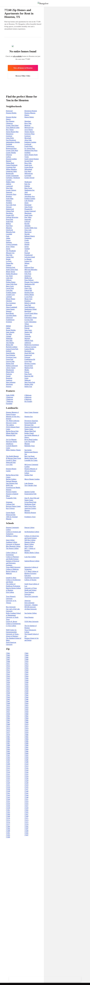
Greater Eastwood (30, 211)
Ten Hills (9, 334)
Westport (9, 311)
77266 (8, 814)
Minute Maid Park (30, 431)
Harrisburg (9, 213)
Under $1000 (10, 395)
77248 (26, 797)
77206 (26, 760)
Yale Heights (10, 343)
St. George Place (29, 148)
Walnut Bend (10, 163)
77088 (26, 743)
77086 (26, 741)
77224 (26, 776)
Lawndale (9, 234)
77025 (8, 678)
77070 (26, 724)
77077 (8, 733)
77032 (26, 684)
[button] (88, 3)
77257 (26, 806)
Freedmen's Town (29, 517)
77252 (8, 801)
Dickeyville (28, 315)
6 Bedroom (27, 399)
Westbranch (28, 182)
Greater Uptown (11, 190)
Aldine (8, 238)
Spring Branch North (31, 155)
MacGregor (28, 232)
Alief (26, 192)
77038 (26, 691)
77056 (26, 710)
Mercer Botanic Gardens (32, 479)
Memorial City (29, 127)
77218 (26, 770)
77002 (26, 653)
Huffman (9, 242)
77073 (8, 728)
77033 (8, 687)
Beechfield (27, 311)
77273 (26, 820)
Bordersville (10, 173)
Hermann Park (28, 425)
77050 (26, 703)
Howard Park (28, 365)
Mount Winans (10, 299)
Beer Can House (29, 456)
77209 (8, 764)
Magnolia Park (10, 232)
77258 (8, 808)
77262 (26, 810)
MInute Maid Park (11, 433)
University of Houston (13, 544)
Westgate (27, 338)
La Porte (8, 261)
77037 (8, 691)
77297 (26, 835)
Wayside (27, 234)
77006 (26, 657)
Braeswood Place (11, 148)
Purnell (8, 376)
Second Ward (28, 161)
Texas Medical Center (12, 127)
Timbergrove (10, 146)
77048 (26, 701)
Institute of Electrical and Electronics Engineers (12, 563)
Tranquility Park (11, 498)
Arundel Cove (10, 294)
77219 (8, 772)
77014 (26, 666)
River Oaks (27, 123)
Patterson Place (29, 267)
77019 (8, 672)
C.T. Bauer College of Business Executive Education (31, 573)
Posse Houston (28, 617)
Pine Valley (28, 217)
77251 (26, 799)
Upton (26, 378)
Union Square (10, 309)
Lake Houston (28, 200)
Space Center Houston (31, 412)
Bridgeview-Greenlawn (31, 345)
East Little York (11, 205)
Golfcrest (27, 221)
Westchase (27, 121)
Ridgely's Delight (29, 303)
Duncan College (29, 527)
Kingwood (9, 111)
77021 (8, 674)
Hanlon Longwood (12, 365)
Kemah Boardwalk (30, 423)
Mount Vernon (10, 271)
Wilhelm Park (28, 340)
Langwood (9, 186)
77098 (8, 753)
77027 (8, 680)
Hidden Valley (10, 182)
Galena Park (10, 257)
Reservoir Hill (28, 376)
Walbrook (27, 380)
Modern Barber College (31, 552)
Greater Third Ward (12, 125)
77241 (8, 793)
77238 (8, 791)
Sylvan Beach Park (30, 502)
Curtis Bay (9, 290)
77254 (8, 804)
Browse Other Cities (23, 76)
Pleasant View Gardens (31, 282)
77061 (8, 716)
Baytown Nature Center (13, 506)
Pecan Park (9, 219)
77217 (8, 770)
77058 (26, 712)
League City (28, 261)
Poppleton (27, 301)
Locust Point (28, 297)
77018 (26, 670)
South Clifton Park (12, 269)
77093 (8, 749)
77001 (8, 653)
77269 (26, 816)
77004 (26, 655)
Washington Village (30, 309)
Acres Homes (28, 129)
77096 (26, 751)
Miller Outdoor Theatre (13, 450)
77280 (8, 826)
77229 (8, 783)
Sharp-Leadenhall (11, 307)
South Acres (28, 165)
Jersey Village (10, 246)
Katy (25, 265)
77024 (26, 676)
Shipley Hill (28, 332)
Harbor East (28, 386)
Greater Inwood (29, 178)
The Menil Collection (12, 421)
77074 (26, 728)
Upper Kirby (10, 138)
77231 (8, 785)
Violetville (27, 336)
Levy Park (9, 464)
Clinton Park (10, 211)
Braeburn (9, 196)
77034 (26, 687)
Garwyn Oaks (10, 361)
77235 (26, 787)
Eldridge (27, 186)
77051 (8, 705)
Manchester (28, 213)
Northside (9, 144)
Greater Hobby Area (30, 228)
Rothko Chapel (29, 433)
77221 (8, 774)
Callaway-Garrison (30, 347)
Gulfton (8, 157)
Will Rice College (29, 540)
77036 (26, 689)
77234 (8, 787)
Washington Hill (29, 284)
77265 (26, 812)
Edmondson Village (30, 317)
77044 (26, 697)
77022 (26, 674)
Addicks (8, 184)
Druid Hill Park (29, 353)
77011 (8, 664)
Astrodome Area (29, 196)
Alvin (26, 251)
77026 (26, 678)
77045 (8, 699)
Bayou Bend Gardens (31, 439)
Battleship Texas (29, 446)
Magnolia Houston (30, 512)
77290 (26, 831)
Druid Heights (10, 353)
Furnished (9, 403)
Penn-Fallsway (29, 280)
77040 (26, 693)
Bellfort (8, 223)
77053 (8, 707)
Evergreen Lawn (11, 357)
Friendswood (28, 255)
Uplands (8, 336)
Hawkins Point (29, 292)
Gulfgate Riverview (12, 217)
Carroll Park (10, 288)
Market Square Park (30, 458)
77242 (26, 793)
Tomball (27, 249)
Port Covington (11, 303)
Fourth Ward (28, 146)
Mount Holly (10, 372)
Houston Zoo (28, 416)
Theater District (29, 132)
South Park (9, 221)
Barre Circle (10, 286)
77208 (26, 762)
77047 (8, 701)
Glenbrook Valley (11, 171)
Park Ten (27, 184)
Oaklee (8, 328)
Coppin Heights (29, 349)
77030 (26, 682)
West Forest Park (29, 382)
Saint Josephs (10, 332)
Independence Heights (13, 142)
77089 (8, 745)
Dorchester (27, 351)
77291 (8, 833)
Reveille (27, 223)
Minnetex (9, 228)
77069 (8, 724)
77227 (8, 781)
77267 (26, 814)
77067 (8, 722)
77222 (26, 774)
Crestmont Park (11, 167)
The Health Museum (12, 456)
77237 (26, 789)
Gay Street (9, 276)
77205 (8, 760)
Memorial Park (10, 435)
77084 (26, 739)
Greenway (9, 136)
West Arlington (10, 382)
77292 (26, 833)
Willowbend (28, 169)
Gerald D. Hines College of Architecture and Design (13, 580)
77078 (26, 733)
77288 (8, 831)
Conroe (8, 240)
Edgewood (9, 317)
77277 (8, 824)
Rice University (11, 607)
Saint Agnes (28, 330)
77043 (8, 697)
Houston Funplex (11, 492)
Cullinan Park (10, 504)
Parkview (9, 374)
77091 (8, 747)
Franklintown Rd (29, 359)
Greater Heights (11, 152)
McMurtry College (12, 536)
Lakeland (9, 297)
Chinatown (9, 123)
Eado (7, 236)
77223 (8, 776)
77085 (8, 741)
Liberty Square (10, 368)
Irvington (9, 322)
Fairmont (27, 357)
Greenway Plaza (29, 134)
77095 (8, 751)
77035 (8, 689)
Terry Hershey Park (30, 485)
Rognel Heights (11, 330)
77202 (26, 755)
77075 (8, 730)
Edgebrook (9, 230)
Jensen (26, 203)
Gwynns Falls (28, 320)
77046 (26, 699)
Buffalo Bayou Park (12, 431)
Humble (26, 244)
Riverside (9, 305)
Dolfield (8, 351)
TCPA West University (31, 621)
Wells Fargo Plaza (30, 506)
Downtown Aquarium (31, 421)
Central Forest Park (12, 349)
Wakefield (9, 338)
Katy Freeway (10, 508)
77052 (26, 705)
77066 (26, 720)
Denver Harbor (29, 117)
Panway (26, 372)
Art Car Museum (11, 439)
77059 (8, 714)
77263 (8, 812)
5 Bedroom (9, 399)
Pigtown (8, 386)
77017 (8, 670)
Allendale (27, 226)
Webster (26, 263)
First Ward (27, 171)
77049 (8, 703)
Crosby (26, 240)
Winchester (9, 384)
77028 (26, 680)
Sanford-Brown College (31, 561)
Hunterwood (10, 209)
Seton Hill (27, 271)
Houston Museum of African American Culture (30, 471)
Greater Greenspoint (12, 175)
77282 (26, 826)
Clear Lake (27, 230)
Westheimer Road (29, 504)
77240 (26, 791)
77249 (8, 799)
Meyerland (27, 138)
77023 (8, 676)
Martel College (29, 544)
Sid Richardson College (31, 532)
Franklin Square (11, 292)
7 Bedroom (9, 401)
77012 (26, 664)
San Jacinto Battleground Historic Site (31, 452)
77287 (26, 829)
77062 (26, 716)
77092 (26, 747)
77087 (8, 743)
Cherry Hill (28, 288)
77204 (26, 758)
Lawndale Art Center (30, 460)
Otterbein (9, 301)
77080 (26, 735)
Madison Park (28, 368)
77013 (8, 666)
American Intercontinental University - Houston (31, 603)
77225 (8, 778)
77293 (8, 835)
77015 (8, 668)
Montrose (27, 125)
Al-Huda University (30, 609)
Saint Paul (27, 305)
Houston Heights (11, 113)
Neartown (9, 192)
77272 (8, 820)
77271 (26, 818)
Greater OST (10, 215)
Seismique (9, 502)
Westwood (27, 194)
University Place (11, 194)
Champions (27, 238)
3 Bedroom (9, 397)
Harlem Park (10, 363)
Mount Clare (28, 299)
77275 (26, 822)
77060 (26, 714)
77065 (8, 720)
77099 (26, 753)
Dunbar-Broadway (11, 274)
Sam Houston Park (12, 483)
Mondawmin (10, 370)
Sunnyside (27, 219)
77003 (8, 655)
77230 (26, 783)
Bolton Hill (9, 345)
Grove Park (28, 361)
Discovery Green (11, 423)
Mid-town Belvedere (30, 269)
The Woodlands (11, 251)
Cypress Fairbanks (11, 244)
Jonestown (27, 276)
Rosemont (9, 378)
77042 (26, 695)
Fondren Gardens (29, 198)
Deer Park (9, 255)
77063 (8, 718)
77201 (8, 755)
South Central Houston (31, 159)
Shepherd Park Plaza (30, 150)
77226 (26, 778)
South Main (9, 198)
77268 (8, 816)
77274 (8, 822)
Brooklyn (27, 286)
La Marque (27, 259)
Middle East (28, 278)
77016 (26, 668)
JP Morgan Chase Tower (13, 458)
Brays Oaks (28, 163)
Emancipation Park (30, 494)
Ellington (9, 155)
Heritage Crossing (30, 363)
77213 (26, 766)
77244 (26, 795)
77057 (8, 712)
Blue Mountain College (13, 546)
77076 (26, 730)
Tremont (27, 334)
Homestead (27, 205)
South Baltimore (29, 307)
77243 (8, 795)
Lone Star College (30, 557)
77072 (26, 726)
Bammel (8, 161)
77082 (26, 737)
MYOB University (30, 607)
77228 (26, 781)
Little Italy (9, 278)
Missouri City (10, 253)
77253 (26, 801)
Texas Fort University (31, 596)
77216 (26, 768)
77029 (8, 682)
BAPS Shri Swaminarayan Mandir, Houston (13, 487)
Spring (26, 246)
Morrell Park (28, 326)
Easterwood (28, 355)
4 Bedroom (27, 397)
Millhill (8, 326)
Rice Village (10, 129)
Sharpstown (9, 134)
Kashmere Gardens (30, 142)
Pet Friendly (28, 401)
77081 (8, 737)
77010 (26, 661)
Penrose (26, 328)
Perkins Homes (10, 282)
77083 (8, 739)
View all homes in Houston (22, 68)
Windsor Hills (28, 384)
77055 (8, 710)
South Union (28, 215)
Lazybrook (27, 144)
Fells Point (27, 274)
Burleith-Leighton (11, 347)
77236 (8, 789)
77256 (8, 806)
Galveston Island (29, 257)
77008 (26, 659)
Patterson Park (10, 267)
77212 (8, 766)
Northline (9, 203)
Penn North (28, 374)
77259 (26, 808)
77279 (26, 824)
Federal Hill (28, 290)
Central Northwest (11, 165)
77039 (8, 693)
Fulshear (8, 265)
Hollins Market (29, 294)
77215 (8, 768)
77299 (8, 837)
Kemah (8, 259)
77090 (26, 745)
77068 (26, 722)
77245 (8, 797)
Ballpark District (29, 236)
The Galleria (10, 425)
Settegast (9, 207)
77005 (8, 657)
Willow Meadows (11, 169)
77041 (8, 695)
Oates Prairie (28, 207)
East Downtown (11, 140)
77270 (8, 818)
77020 (26, 672)
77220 (26, 772)
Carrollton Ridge (11, 315)
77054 (26, 707)
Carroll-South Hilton (30, 313)
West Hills (9, 340)
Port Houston (10, 121)
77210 (26, 764)
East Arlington (10, 355)
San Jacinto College (30, 613)
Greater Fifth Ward (12, 150)
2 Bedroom (27, 395)
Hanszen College (29, 542)
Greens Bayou (28, 167)
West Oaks (9, 188)
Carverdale (27, 175)
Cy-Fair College (11, 626)
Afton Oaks (28, 140)
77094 (26, 749)
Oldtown (8, 280)
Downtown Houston (30, 111)
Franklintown (10, 320)
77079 (8, 735)
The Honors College (12, 548)
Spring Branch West (12, 132)
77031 (8, 684)
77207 (8, 762)
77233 (26, 785)
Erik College (10, 592)
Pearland (27, 253)
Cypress (26, 242)
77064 (26, 718)
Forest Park (9, 359)
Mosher (26, 370)
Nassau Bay (9, 263)
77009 (8, 661)
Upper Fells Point (11, 284)
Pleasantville (28, 209)
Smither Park (28, 475)
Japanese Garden (29, 492)
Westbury (9, 200)
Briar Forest (28, 188)
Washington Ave (29, 190)
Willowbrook (28, 173)
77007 (8, 659)
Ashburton (27, 343)
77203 (8, 758)
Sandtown (9, 380)
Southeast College (11, 542)
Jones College (10, 540)
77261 (8, 810)
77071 (8, 726)
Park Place (9, 226)
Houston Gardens (11, 159)
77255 (26, 804)
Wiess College (28, 546)
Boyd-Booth (10, 313)
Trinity (26, 157)
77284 (8, 829)
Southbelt (27, 152)
